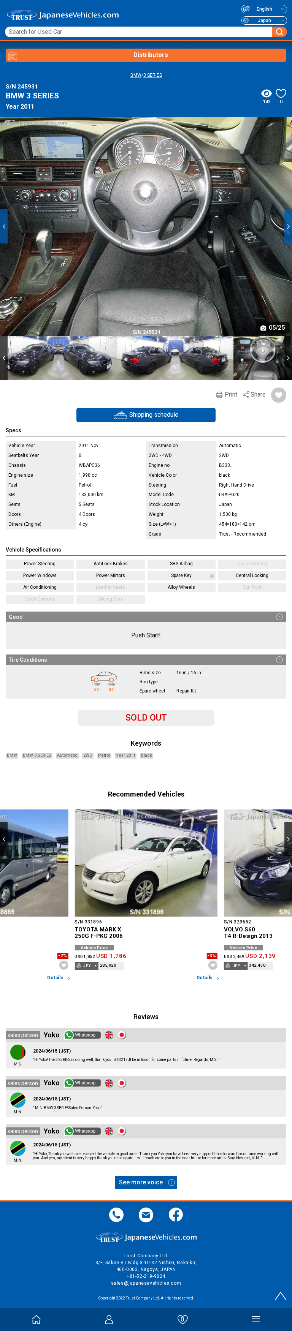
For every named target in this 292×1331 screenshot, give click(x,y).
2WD (87, 755)
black (146, 755)
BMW (135, 75)
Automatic (67, 755)
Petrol (104, 755)
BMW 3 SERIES (37, 755)
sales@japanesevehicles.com (146, 1283)
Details (55, 977)
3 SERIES (152, 75)
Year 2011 (125, 755)
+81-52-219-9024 (146, 1276)
